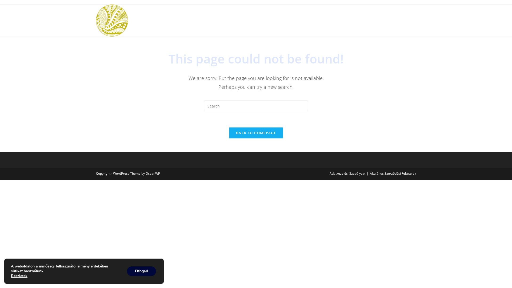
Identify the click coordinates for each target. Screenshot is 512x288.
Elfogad (141, 271)
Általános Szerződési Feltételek (393, 173)
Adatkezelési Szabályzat (347, 173)
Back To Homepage (256, 132)
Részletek (19, 276)
